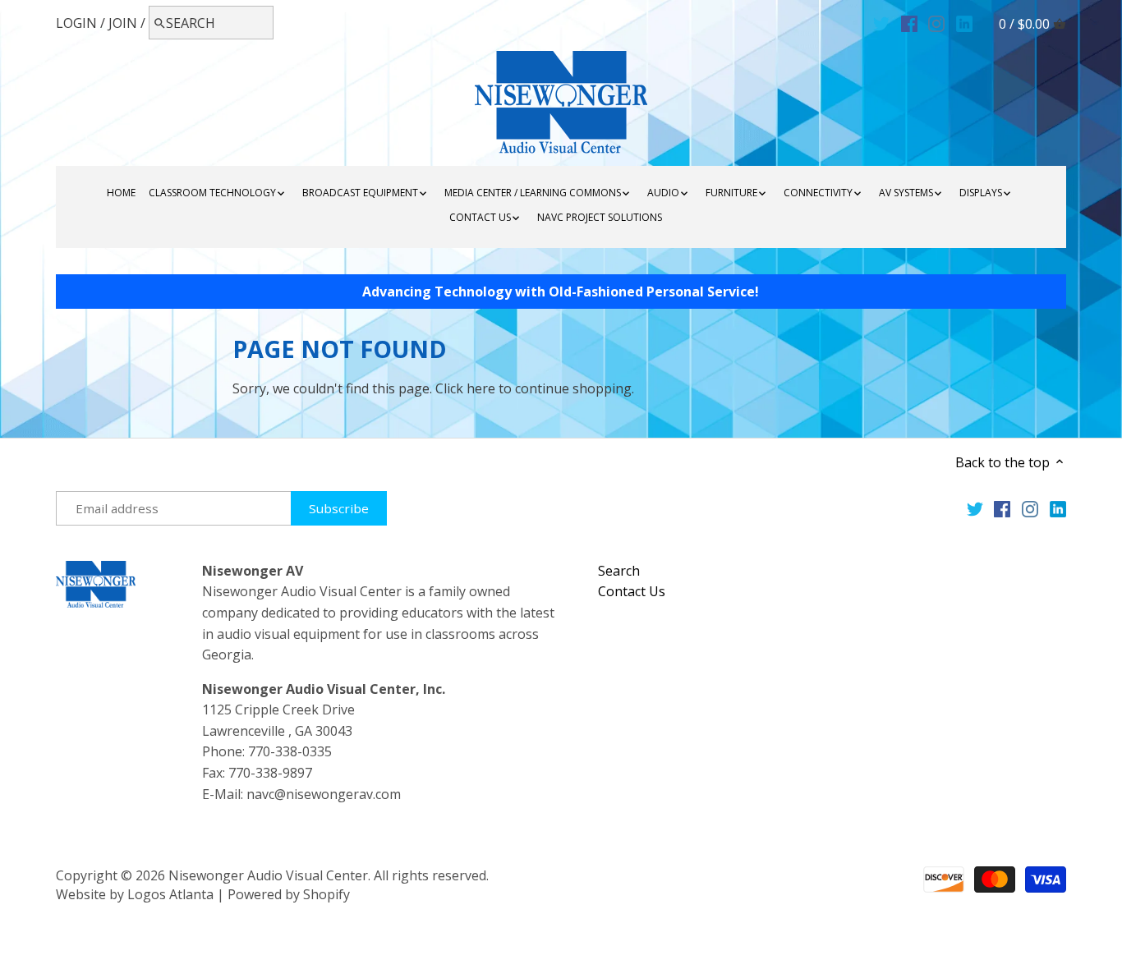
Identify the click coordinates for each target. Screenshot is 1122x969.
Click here (465, 388)
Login (76, 23)
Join (122, 23)
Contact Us (631, 591)
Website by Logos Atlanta (135, 894)
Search (619, 571)
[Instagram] (936, 22)
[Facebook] (909, 22)
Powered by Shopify (289, 894)
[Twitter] (881, 22)
